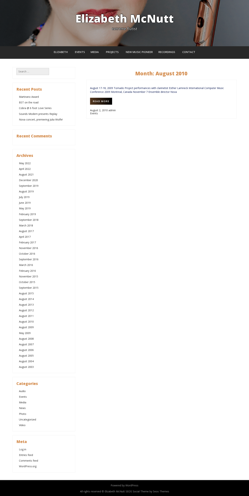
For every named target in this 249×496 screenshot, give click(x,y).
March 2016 (26, 265)
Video (22, 425)
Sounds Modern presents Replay (38, 114)
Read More (101, 101)
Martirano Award (29, 96)
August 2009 (26, 327)
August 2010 (26, 321)
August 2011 (26, 316)
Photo (22, 414)
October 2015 (27, 282)
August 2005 (26, 355)
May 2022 (25, 163)
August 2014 (26, 299)
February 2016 (27, 270)
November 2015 (28, 276)
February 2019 (27, 214)
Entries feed (26, 455)
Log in (22, 449)
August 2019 (26, 191)
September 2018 (28, 220)
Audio (22, 391)
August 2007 (26, 344)
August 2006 (26, 350)
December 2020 (28, 180)
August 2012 (26, 310)
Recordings (166, 52)
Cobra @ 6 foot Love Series (35, 108)
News (22, 408)
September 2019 (28, 185)
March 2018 (26, 225)
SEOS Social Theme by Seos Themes (147, 491)
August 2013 (26, 304)
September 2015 (28, 287)
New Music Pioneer (139, 52)
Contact (188, 52)
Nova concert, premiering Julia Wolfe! (41, 119)
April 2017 (25, 236)
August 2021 (26, 174)
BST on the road (28, 102)
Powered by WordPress (124, 485)
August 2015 (26, 293)
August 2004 (26, 361)
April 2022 (25, 169)
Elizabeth (61, 52)
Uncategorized (27, 419)
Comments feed (28, 460)
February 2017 (27, 242)
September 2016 (28, 259)
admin (112, 110)
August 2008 (26, 338)
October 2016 (27, 253)
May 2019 (25, 208)
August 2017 (26, 231)
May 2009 (25, 333)
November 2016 (28, 248)
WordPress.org (27, 466)
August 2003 (26, 367)
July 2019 (24, 197)
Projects (112, 52)
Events (80, 52)
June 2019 (25, 202)
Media (95, 52)
